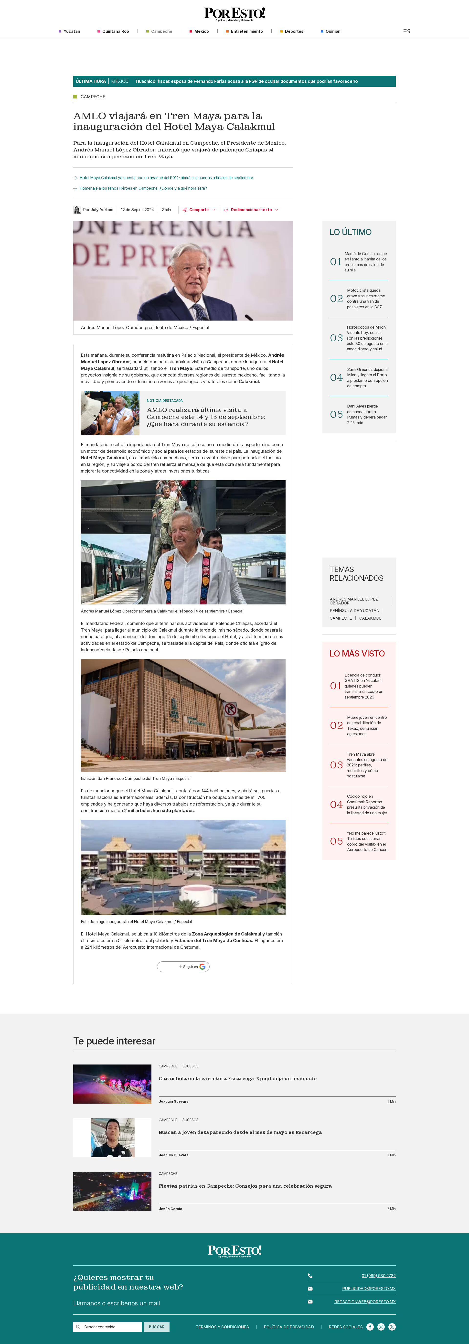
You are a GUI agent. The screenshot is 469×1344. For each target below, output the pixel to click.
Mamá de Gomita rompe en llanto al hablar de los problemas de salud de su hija (366, 261)
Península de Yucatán (354, 611)
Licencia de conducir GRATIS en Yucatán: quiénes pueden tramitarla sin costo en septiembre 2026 (364, 686)
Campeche (341, 618)
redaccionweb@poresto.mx (365, 1301)
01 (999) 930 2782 (379, 1275)
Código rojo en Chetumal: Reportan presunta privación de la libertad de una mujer (367, 804)
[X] (392, 1327)
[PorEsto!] (234, 14)
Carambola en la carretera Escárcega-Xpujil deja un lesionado (238, 1078)
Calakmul (370, 618)
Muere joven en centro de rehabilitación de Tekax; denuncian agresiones (367, 725)
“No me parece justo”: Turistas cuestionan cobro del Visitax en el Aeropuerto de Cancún (367, 841)
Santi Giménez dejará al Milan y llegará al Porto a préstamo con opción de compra (367, 377)
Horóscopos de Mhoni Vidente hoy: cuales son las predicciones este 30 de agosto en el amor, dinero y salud (367, 338)
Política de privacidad (289, 1327)
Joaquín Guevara (174, 1101)
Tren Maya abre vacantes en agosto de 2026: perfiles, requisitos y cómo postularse (367, 765)
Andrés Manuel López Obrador (354, 601)
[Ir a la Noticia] (183, 413)
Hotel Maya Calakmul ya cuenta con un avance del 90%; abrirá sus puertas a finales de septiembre (166, 177)
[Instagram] (381, 1327)
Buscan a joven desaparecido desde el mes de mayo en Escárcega (240, 1132)
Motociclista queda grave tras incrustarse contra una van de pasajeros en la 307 (366, 298)
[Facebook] (370, 1327)
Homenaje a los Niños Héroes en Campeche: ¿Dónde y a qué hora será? (143, 188)
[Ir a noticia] (112, 1084)
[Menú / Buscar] (406, 31)
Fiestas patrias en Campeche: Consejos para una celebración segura (245, 1186)
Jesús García (170, 1209)
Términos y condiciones (222, 1327)
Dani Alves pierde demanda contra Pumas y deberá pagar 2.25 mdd (367, 414)
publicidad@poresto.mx (369, 1288)
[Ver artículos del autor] (77, 210)
